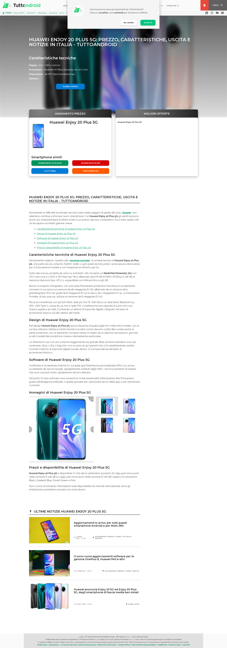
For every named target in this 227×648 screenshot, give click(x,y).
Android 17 (31, 13)
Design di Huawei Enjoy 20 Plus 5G (56, 233)
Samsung (53, 13)
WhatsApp (42, 13)
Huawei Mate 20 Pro (90, 163)
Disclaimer (54, 645)
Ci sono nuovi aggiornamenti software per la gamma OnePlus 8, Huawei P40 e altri (104, 558)
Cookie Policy (124, 645)
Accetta (148, 23)
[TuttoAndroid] (22, 5)
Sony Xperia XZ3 (90, 171)
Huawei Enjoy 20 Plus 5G (50, 163)
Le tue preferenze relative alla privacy (78, 645)
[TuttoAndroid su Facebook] (206, 13)
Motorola (127, 536)
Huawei (126, 212)
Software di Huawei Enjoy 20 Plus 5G (57, 238)
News (65, 6)
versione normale (79, 260)
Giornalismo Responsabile (144, 645)
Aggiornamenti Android (105, 536)
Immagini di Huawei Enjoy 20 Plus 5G (57, 242)
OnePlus (135, 571)
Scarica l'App (174, 645)
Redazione (42, 645)
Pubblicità (162, 645)
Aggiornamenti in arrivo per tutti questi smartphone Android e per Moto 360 (100, 524)
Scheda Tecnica (70, 86)
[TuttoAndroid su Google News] (222, 13)
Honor (62, 13)
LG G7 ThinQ (50, 171)
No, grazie (129, 23)
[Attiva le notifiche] (204, 5)
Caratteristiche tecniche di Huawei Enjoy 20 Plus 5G (66, 229)
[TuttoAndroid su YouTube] (216, 13)
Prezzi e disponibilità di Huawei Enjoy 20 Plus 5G (64, 247)
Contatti (186, 645)
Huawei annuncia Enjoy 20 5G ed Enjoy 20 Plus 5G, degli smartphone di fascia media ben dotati (106, 591)
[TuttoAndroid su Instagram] (211, 13)
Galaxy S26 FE (19, 13)
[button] (172, 6)
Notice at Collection (107, 645)
